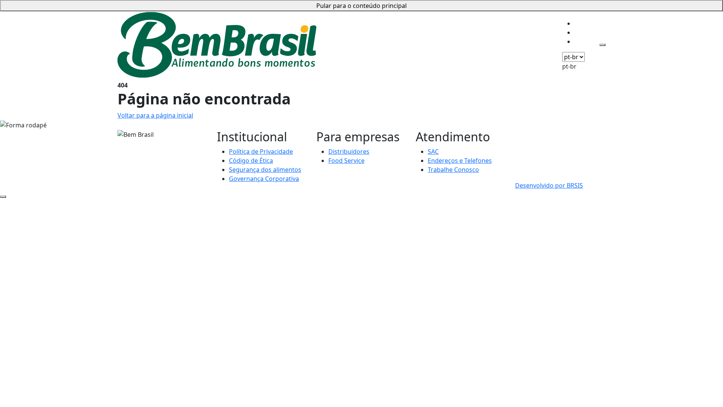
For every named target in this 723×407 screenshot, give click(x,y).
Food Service (346, 160)
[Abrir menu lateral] (602, 45)
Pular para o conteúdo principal (361, 6)
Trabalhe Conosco (453, 169)
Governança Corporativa (264, 178)
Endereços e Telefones (460, 160)
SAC (433, 151)
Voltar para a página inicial (155, 115)
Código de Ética (251, 160)
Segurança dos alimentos (265, 169)
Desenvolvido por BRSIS (549, 185)
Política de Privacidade (261, 151)
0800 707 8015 (535, 134)
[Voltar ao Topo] (3, 197)
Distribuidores (348, 151)
